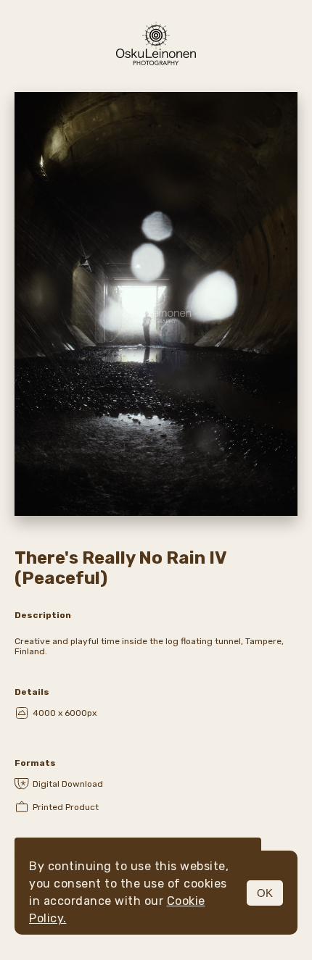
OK (265, 893)
